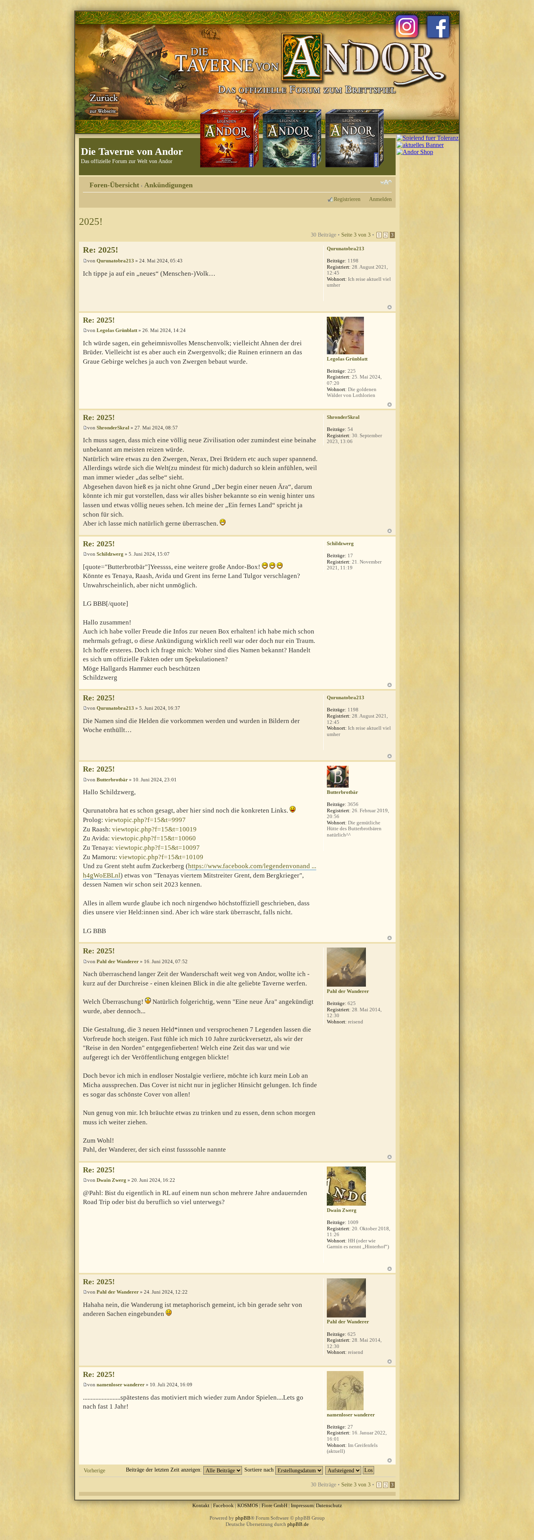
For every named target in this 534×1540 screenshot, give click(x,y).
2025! (91, 221)
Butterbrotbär (112, 780)
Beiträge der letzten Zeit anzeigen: (164, 1469)
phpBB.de (298, 1524)
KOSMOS (247, 1505)
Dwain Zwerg (111, 1180)
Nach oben (389, 307)
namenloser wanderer (121, 1384)
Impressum (302, 1505)
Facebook (223, 1505)
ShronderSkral (113, 428)
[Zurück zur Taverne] (102, 103)
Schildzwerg (110, 554)
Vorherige (94, 1470)
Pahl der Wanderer (118, 961)
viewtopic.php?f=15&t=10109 (161, 857)
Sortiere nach (259, 1469)
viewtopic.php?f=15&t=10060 (153, 838)
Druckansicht (374, 182)
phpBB (243, 1518)
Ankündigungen (168, 185)
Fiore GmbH (274, 1505)
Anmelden (380, 199)
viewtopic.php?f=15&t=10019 (154, 829)
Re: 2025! (100, 250)
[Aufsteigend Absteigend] (350, 1469)
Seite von (356, 235)
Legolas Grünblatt (117, 330)
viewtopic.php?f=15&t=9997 (145, 820)
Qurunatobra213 (115, 261)
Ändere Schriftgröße (386, 182)
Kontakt (201, 1505)
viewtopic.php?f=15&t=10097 (157, 847)
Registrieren (347, 199)
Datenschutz (329, 1505)
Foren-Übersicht (114, 185)
